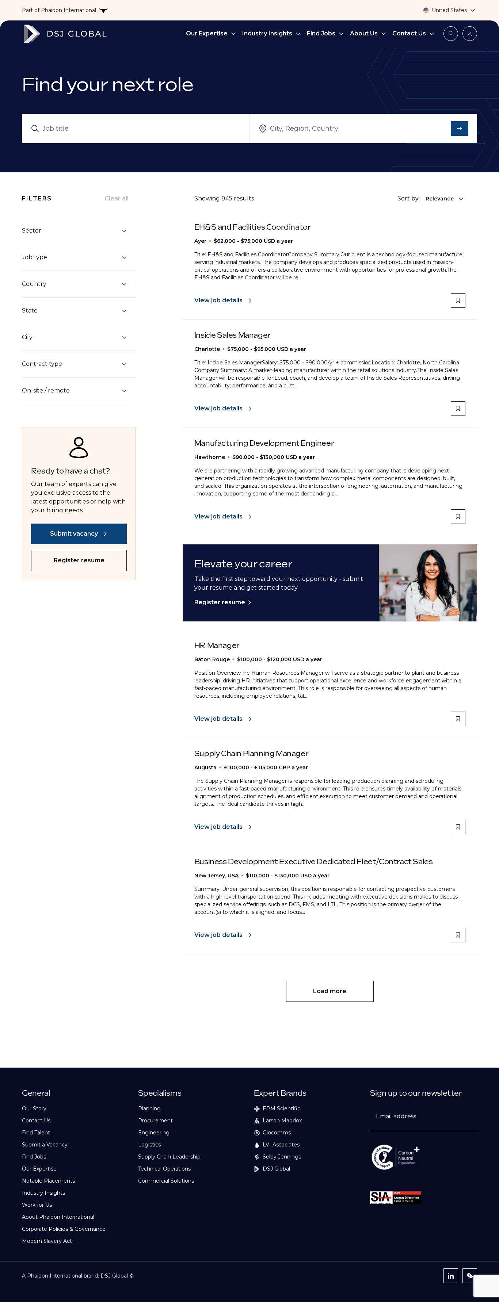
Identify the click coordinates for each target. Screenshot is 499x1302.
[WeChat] (469, 1275)
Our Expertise (207, 33)
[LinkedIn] (450, 1275)
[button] (74, 230)
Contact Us (409, 33)
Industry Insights (267, 33)
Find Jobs (321, 33)
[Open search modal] (450, 33)
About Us (364, 33)
